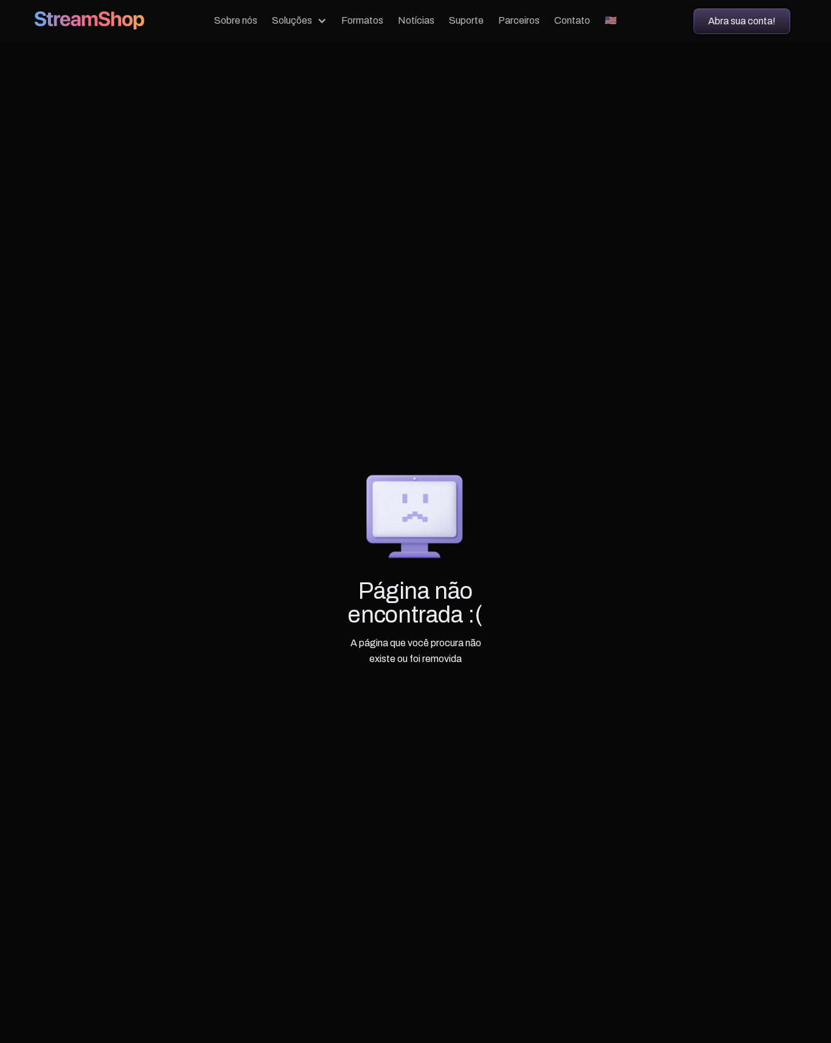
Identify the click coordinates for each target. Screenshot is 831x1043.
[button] (299, 20)
